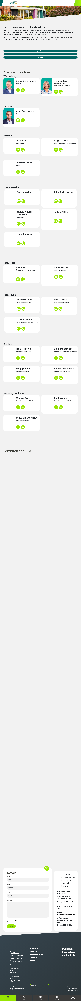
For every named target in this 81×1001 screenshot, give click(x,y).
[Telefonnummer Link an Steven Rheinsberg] (61, 378)
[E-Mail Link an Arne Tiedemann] (18, 120)
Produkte (34, 948)
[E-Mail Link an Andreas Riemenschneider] (18, 279)
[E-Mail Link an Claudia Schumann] (18, 427)
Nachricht (10, 900)
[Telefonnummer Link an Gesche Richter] (23, 150)
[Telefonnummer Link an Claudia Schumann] (23, 427)
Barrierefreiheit (69, 955)
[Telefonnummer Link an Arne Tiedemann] (23, 120)
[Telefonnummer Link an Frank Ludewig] (23, 358)
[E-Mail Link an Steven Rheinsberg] (56, 378)
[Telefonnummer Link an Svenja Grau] (60, 309)
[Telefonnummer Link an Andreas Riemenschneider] (23, 279)
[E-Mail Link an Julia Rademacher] (56, 201)
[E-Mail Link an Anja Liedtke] (56, 92)
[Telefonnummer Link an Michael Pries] (23, 407)
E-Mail (9, 892)
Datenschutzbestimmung (21, 921)
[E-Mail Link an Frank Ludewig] (18, 358)
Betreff (9, 884)
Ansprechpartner (40, 51)
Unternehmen (36, 954)
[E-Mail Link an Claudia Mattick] (19, 329)
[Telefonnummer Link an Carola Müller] (23, 201)
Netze (32, 960)
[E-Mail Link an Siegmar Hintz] (56, 150)
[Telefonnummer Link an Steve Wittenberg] (23, 309)
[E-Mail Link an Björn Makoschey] (56, 358)
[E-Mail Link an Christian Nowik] (19, 243)
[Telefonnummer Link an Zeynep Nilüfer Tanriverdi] (23, 224)
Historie (40, 54)
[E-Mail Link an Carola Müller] (19, 201)
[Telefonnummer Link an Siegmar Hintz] (61, 150)
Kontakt (40, 57)
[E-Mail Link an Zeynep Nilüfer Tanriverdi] (19, 224)
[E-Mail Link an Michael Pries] (18, 407)
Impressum (67, 949)
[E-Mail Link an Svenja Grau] (56, 309)
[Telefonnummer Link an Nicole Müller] (61, 277)
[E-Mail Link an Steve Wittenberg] (19, 309)
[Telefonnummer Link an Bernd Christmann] (23, 90)
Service (33, 951)
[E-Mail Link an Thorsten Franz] (18, 172)
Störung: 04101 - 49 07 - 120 (38, 986)
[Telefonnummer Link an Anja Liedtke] (61, 92)
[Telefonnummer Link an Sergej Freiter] (23, 378)
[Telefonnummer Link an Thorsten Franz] (23, 172)
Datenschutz (68, 952)
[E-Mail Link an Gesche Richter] (18, 150)
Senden (11, 926)
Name (9, 876)
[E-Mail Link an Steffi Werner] (56, 407)
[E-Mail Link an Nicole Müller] (56, 277)
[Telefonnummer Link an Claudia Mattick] (23, 329)
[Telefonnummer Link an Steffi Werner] (61, 407)
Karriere (33, 957)
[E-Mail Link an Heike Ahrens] (56, 221)
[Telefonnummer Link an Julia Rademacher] (60, 201)
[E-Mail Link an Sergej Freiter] (18, 378)
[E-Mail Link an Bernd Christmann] (18, 90)
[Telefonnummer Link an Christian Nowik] (23, 243)
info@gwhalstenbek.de (66, 915)
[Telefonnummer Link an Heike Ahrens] (60, 221)
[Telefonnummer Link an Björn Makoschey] (61, 358)
